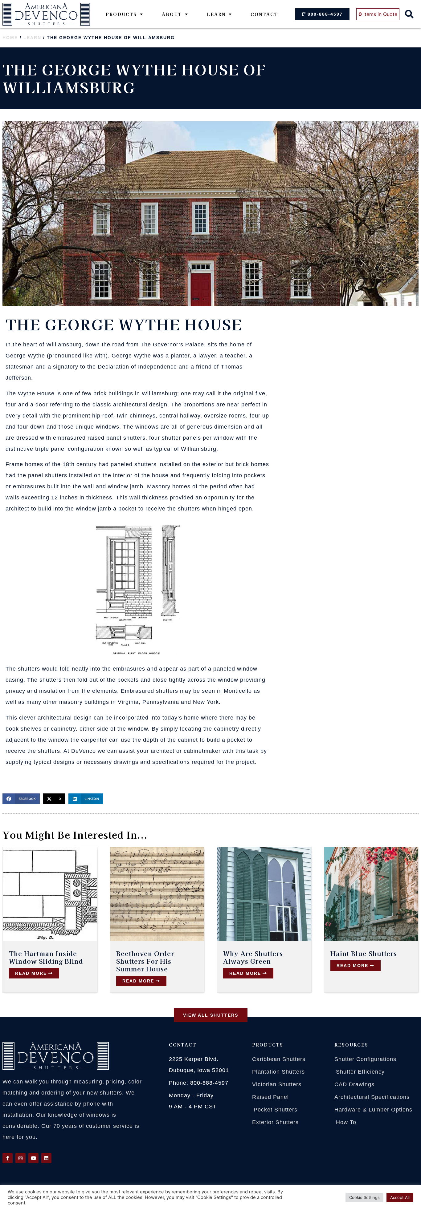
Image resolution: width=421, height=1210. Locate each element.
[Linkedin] (46, 1158)
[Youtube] (33, 1158)
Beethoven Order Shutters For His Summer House (145, 961)
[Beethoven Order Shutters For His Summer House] (157, 894)
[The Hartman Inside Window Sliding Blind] (50, 894)
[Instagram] (20, 1158)
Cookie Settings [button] (364, 1197)
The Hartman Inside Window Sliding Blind (46, 957)
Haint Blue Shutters (363, 953)
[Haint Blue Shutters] (371, 894)
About (172, 14)
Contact (264, 14)
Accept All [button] (400, 1197)
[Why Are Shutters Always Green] (264, 894)
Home (10, 37)
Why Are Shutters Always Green (253, 957)
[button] (409, 14)
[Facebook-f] (7, 1158)
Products (121, 14)
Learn (216, 14)
